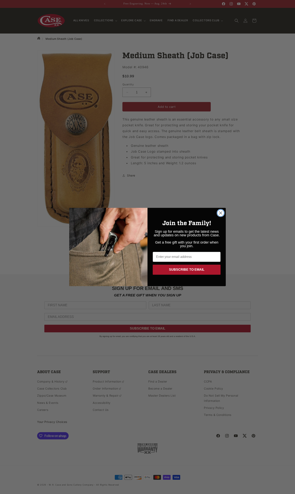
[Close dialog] (220, 212)
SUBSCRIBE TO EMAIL (186, 269)
